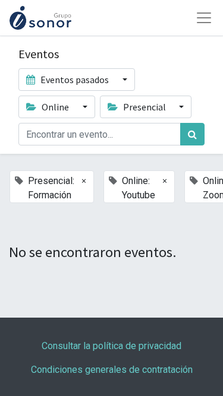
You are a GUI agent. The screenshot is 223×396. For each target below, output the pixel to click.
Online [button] (55, 107)
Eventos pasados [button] (75, 79)
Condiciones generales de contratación (112, 369)
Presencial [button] (144, 107)
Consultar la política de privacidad (111, 345)
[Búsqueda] (192, 134)
